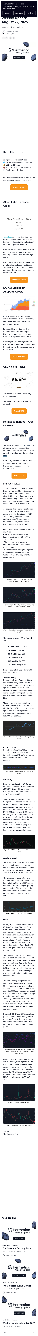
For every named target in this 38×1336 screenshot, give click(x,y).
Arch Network (25, 445)
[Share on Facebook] (3, 37)
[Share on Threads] (10, 37)
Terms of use (27, 7)
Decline (30, 13)
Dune (5, 316)
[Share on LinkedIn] (13, 37)
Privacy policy (14, 7)
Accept (7, 13)
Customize (19, 13)
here (5, 456)
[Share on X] (6, 37)
